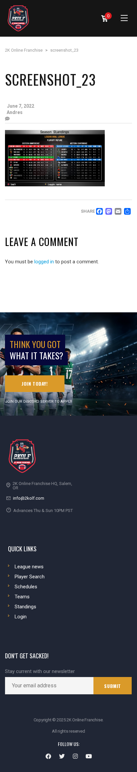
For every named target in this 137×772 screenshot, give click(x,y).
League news (29, 567)
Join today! (35, 383)
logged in (44, 262)
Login (21, 617)
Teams (22, 597)
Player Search (30, 577)
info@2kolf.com (28, 498)
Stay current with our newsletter (40, 671)
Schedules (26, 587)
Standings (25, 607)
